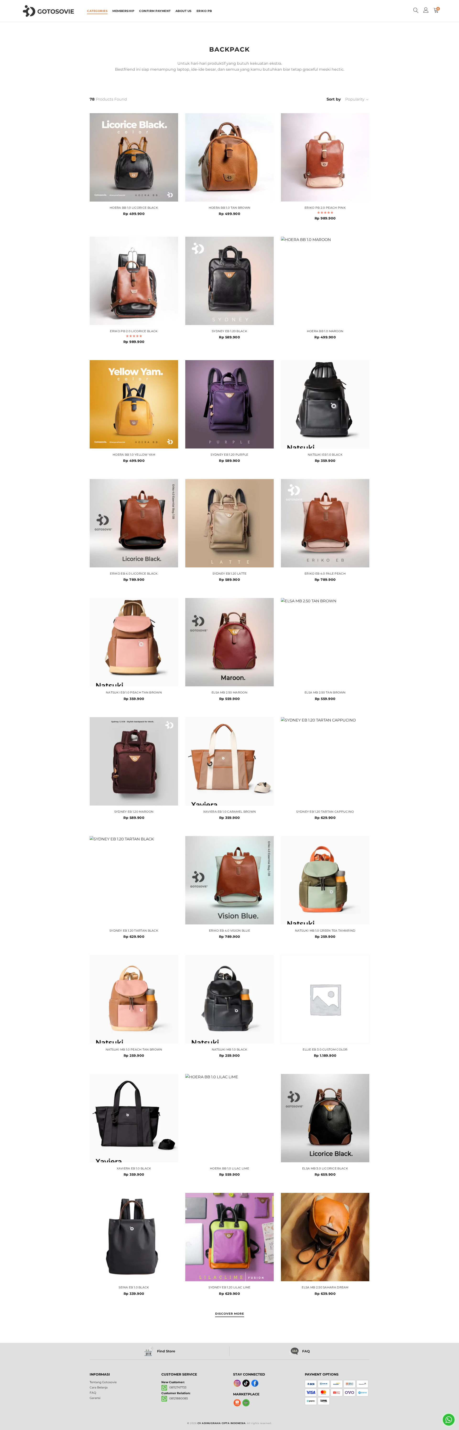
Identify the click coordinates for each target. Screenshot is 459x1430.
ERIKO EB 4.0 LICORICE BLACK (134, 573)
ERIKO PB (204, 11)
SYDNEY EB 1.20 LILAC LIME (229, 1287)
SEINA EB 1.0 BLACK (134, 1287)
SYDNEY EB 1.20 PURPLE (229, 454)
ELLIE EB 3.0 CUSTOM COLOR (325, 1049)
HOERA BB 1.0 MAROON (325, 331)
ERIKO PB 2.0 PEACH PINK (325, 207)
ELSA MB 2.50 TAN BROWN (325, 692)
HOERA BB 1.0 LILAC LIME (229, 1168)
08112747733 (176, 1387)
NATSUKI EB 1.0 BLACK (325, 454)
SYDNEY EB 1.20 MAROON (133, 811)
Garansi (95, 1398)
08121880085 (177, 1398)
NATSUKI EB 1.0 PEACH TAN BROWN (134, 692)
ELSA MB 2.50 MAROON (229, 692)
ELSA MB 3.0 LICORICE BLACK (325, 1168)
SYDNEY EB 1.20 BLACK (229, 331)
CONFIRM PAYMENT (155, 11)
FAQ (93, 1392)
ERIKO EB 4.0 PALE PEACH (325, 573)
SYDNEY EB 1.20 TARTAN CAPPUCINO (325, 811)
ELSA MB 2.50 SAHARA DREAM (325, 1287)
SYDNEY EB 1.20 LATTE (230, 573)
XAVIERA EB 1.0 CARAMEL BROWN (229, 811)
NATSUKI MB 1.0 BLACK (229, 1049)
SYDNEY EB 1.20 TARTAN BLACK (133, 930)
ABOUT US (183, 11)
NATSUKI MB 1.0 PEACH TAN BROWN (134, 1049)
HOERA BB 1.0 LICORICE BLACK (134, 207)
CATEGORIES (97, 11)
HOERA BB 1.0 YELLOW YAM (134, 454)
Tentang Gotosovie (103, 1382)
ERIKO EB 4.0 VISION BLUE (229, 930)
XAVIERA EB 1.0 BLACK (134, 1168)
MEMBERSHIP (123, 11)
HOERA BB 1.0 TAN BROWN (230, 207)
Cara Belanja (99, 1387)
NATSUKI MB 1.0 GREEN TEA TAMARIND (325, 930)
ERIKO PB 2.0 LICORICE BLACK (134, 331)
